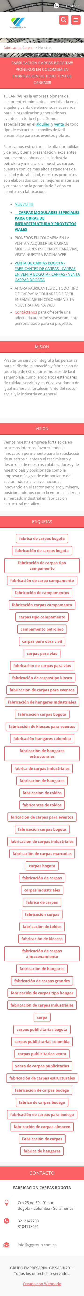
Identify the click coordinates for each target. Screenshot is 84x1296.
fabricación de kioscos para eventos (42, 726)
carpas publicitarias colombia (42, 1041)
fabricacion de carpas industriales (42, 841)
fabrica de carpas (42, 902)
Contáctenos (26, 312)
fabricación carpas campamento (42, 604)
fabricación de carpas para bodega (42, 1114)
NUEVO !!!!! (24, 204)
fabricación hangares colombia (42, 738)
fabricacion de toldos (42, 792)
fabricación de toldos (42, 926)
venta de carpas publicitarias (42, 1066)
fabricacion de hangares (42, 780)
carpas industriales (42, 890)
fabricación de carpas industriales (42, 1005)
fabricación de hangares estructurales (42, 753)
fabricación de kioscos (42, 938)
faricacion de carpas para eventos (42, 817)
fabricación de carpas (42, 878)
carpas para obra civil (42, 641)
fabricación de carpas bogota (42, 550)
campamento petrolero (42, 629)
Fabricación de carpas (42, 1138)
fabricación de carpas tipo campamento (42, 565)
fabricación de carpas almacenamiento (42, 953)
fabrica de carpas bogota (42, 538)
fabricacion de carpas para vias (42, 665)
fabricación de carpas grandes (42, 980)
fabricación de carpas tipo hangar (42, 993)
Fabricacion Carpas (18, 47)
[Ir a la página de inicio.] (44, 25)
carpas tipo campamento (42, 617)
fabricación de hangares (42, 968)
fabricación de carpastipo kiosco (42, 677)
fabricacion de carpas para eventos (42, 690)
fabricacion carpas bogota (42, 829)
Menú (75, 20)
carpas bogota (42, 865)
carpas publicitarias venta (42, 1053)
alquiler (43, 124)
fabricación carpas (42, 914)
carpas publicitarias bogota (42, 1029)
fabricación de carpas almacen (42, 1126)
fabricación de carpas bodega (42, 1090)
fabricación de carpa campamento (42, 580)
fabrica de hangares (42, 1151)
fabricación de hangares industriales (42, 702)
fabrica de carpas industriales (42, 768)
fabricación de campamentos (42, 592)
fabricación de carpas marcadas (42, 853)
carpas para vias (42, 653)
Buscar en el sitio (63, 20)
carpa (42, 1017)
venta (59, 124)
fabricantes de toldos (42, 805)
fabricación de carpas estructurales (42, 1078)
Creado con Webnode (42, 1283)
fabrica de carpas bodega (42, 1102)
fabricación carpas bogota (42, 714)
